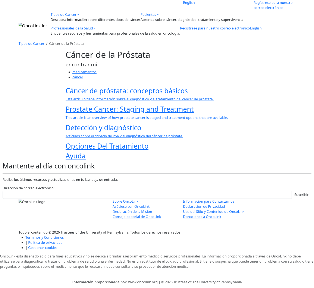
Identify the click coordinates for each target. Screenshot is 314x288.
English (189, 2)
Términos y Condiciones (44, 237)
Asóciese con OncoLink (131, 206)
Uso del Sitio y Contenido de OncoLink (214, 211)
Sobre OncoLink (125, 201)
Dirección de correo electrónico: (28, 188)
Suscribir (301, 194)
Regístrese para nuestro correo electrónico (215, 28)
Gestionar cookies (42, 247)
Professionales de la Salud (72, 28)
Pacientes (148, 14)
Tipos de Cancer (63, 14)
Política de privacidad (45, 242)
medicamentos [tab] (84, 72)
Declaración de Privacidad (204, 206)
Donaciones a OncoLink (202, 216)
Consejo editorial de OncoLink (137, 216)
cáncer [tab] (77, 77)
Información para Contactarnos (208, 201)
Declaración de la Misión (132, 211)
